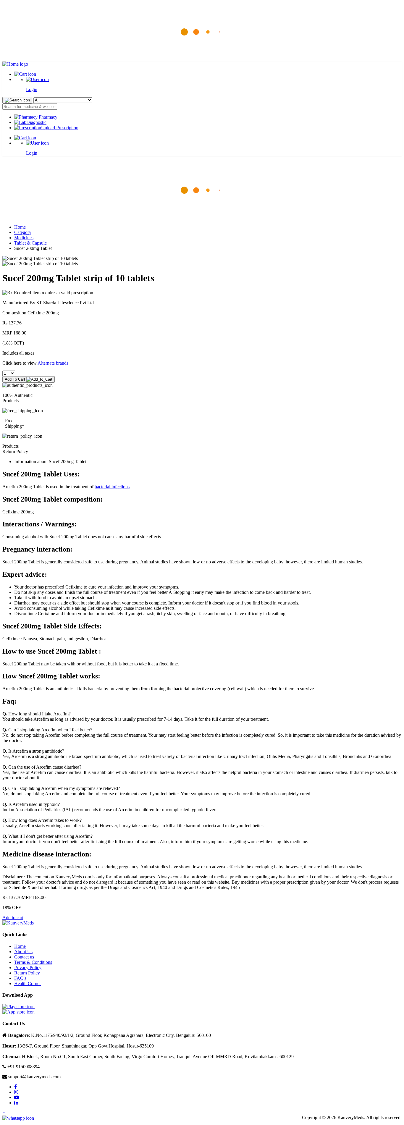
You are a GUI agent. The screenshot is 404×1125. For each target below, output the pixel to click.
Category (22, 232)
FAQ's (20, 978)
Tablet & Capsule (30, 242)
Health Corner (27, 983)
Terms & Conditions (33, 962)
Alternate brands (53, 363)
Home (20, 226)
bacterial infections (112, 486)
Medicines (23, 237)
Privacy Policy (27, 967)
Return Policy (27, 972)
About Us (23, 951)
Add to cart (12, 917)
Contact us (24, 956)
